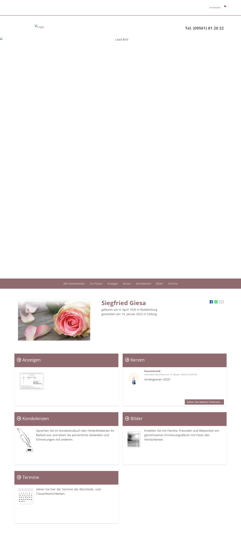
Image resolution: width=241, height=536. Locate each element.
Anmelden (215, 7)
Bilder (159, 283)
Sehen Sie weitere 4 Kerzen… (204, 402)
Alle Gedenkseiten (74, 283)
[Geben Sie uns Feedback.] (225, 7)
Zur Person (96, 283)
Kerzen (127, 283)
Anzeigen (112, 283)
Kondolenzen (143, 283)
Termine (173, 283)
